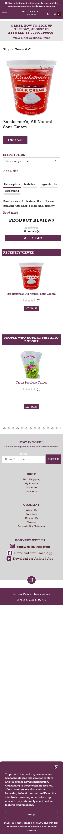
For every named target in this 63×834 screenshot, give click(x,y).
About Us (31, 510)
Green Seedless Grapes (31, 382)
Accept (31, 814)
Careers (31, 522)
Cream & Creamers (28, 49)
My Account (32, 483)
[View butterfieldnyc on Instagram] (30, 547)
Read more (10, 212)
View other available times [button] (31, 38)
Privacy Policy (22, 593)
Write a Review (33, 237)
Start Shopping (31, 479)
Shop (6, 49)
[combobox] (31, 161)
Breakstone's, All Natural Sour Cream (31, 294)
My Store (31, 487)
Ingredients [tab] (48, 184)
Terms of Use (42, 593)
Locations (31, 514)
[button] (56, 767)
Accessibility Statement (31, 526)
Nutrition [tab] (30, 184)
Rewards (31, 491)
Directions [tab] (12, 191)
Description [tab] (12, 184)
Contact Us (31, 518)
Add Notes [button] (10, 171)
